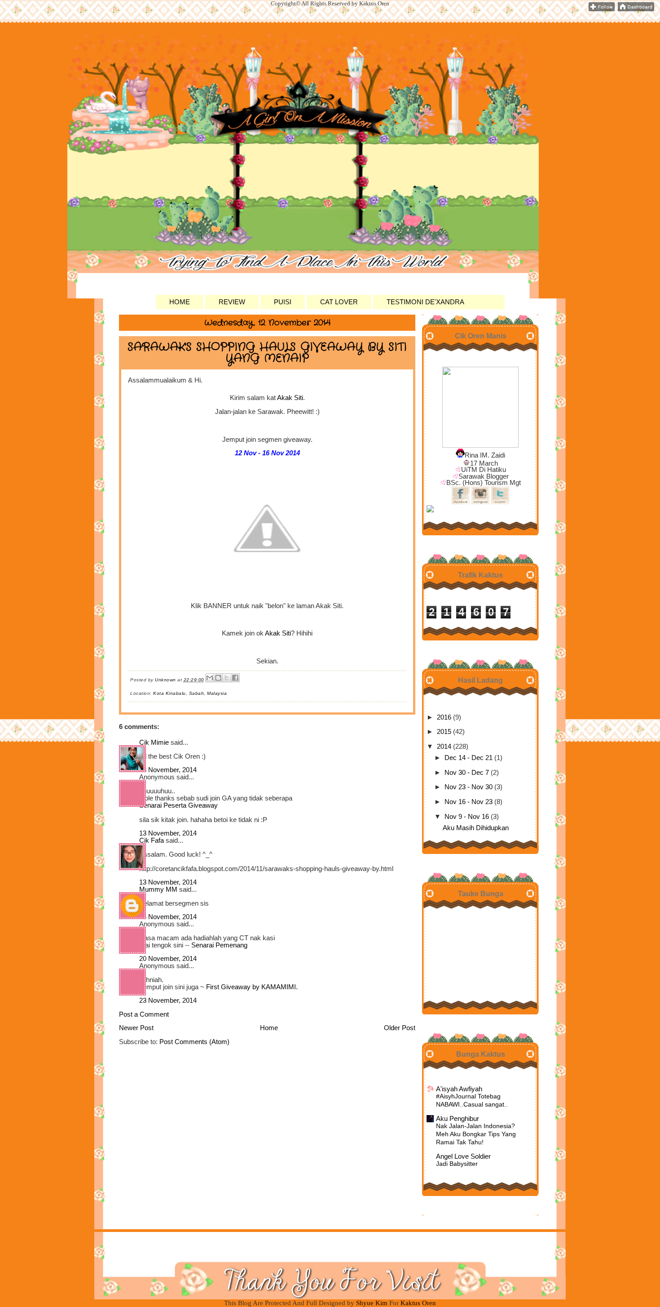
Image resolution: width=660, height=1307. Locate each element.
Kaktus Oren (168, 54)
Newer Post (136, 1027)
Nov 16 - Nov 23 (468, 801)
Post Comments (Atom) (194, 1041)
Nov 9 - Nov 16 (466, 816)
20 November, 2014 (168, 958)
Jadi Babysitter (457, 1163)
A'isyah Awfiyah (459, 1089)
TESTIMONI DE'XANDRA (425, 302)
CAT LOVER (339, 302)
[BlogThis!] (218, 677)
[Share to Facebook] (235, 677)
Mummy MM (158, 889)
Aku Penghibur (457, 1118)
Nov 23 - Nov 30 (468, 787)
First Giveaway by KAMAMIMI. (252, 987)
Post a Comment (144, 1014)
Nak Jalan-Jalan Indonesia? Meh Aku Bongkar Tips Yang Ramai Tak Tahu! (476, 1134)
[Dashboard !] (636, 9)
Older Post (399, 1027)
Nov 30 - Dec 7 (466, 772)
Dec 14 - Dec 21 (468, 757)
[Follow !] (602, 9)
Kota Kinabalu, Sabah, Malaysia (190, 693)
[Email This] (209, 677)
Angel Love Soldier (463, 1156)
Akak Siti (290, 397)
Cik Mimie (154, 742)
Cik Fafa (151, 840)
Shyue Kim (372, 1303)
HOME (179, 302)
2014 (444, 746)
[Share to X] (226, 677)
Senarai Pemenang (219, 945)
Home (269, 1027)
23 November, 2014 (168, 1000)
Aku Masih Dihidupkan (476, 827)
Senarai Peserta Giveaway (178, 805)
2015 (444, 731)
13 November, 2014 (168, 770)
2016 (444, 717)
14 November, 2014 (168, 916)
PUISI (282, 302)
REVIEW (232, 302)
